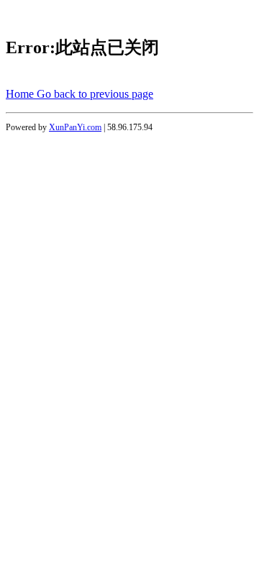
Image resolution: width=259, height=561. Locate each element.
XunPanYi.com (75, 127)
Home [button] (21, 94)
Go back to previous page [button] (95, 94)
